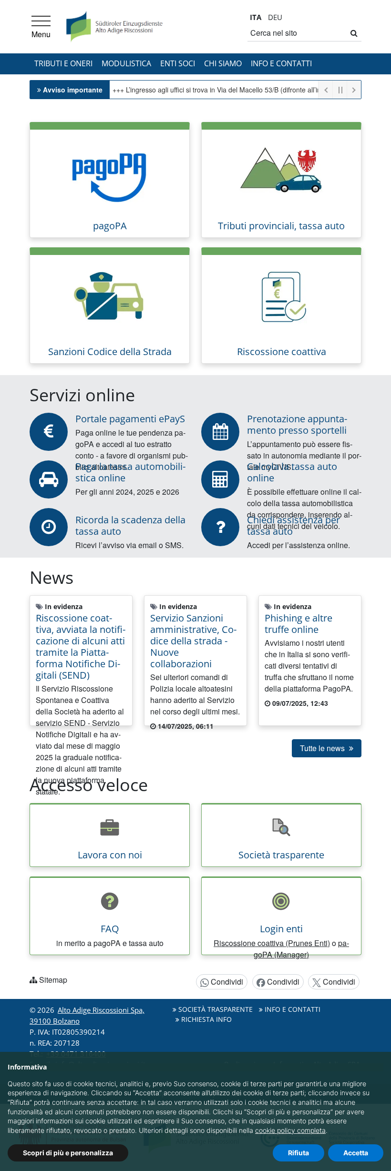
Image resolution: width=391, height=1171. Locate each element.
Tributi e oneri (63, 63)
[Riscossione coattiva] (281, 296)
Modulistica (126, 63)
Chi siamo (223, 63)
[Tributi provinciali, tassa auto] (281, 170)
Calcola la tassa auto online (292, 472)
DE (275, 17)
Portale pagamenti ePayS (130, 418)
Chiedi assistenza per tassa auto (293, 525)
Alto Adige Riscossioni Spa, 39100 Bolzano (87, 1015)
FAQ (110, 928)
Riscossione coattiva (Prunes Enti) (272, 942)
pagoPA (110, 225)
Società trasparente (281, 854)
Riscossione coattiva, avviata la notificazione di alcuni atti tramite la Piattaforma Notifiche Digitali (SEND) (80, 646)
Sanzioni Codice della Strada (110, 351)
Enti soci (177, 63)
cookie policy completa (290, 1130)
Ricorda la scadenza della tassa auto (130, 525)
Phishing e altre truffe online (298, 623)
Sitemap (53, 979)
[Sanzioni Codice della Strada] (109, 296)
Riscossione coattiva (281, 351)
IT (255, 17)
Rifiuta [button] (298, 1153)
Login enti (281, 928)
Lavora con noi (110, 854)
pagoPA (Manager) (301, 948)
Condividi (226, 981)
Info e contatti (281, 63)
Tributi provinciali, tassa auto (281, 225)
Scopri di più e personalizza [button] (68, 1153)
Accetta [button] (355, 1153)
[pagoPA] (109, 170)
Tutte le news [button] (323, 748)
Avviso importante (73, 89)
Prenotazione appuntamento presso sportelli (297, 424)
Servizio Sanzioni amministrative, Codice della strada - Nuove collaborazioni (193, 640)
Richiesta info (205, 1019)
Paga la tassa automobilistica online (130, 472)
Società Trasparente (214, 1009)
